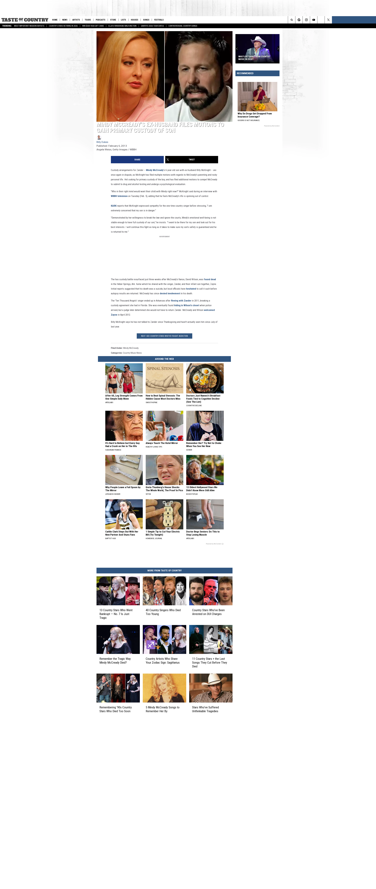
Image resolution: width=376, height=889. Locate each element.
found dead (210, 279)
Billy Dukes (102, 142)
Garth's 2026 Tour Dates (152, 26)
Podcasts (100, 20)
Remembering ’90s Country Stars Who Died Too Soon (115, 709)
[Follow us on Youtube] (313, 19)
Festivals (159, 20)
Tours (88, 20)
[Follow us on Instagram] (306, 19)
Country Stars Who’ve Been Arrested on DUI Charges (208, 612)
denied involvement (170, 293)
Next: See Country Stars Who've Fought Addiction (164, 336)
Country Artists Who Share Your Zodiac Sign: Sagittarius (163, 660)
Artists (76, 20)
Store (113, 20)
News (64, 20)
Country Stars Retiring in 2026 (63, 26)
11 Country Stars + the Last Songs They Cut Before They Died (209, 662)
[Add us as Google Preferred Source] (299, 19)
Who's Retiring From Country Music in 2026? (254, 58)
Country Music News (132, 353)
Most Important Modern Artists (29, 26)
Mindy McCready (154, 170)
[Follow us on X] (328, 19)
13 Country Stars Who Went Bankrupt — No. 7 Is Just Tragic (115, 614)
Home (54, 20)
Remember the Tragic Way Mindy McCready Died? (115, 660)
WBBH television (119, 196)
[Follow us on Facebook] (321, 19)
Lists (123, 20)
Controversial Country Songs (182, 26)
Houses (134, 20)
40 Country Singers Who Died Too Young (163, 612)
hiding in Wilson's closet (186, 305)
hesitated (191, 288)
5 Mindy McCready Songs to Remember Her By (162, 709)
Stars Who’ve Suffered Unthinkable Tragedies (205, 709)
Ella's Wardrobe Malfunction (122, 26)
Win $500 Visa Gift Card (93, 26)
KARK (113, 205)
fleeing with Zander (181, 300)
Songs (146, 20)
